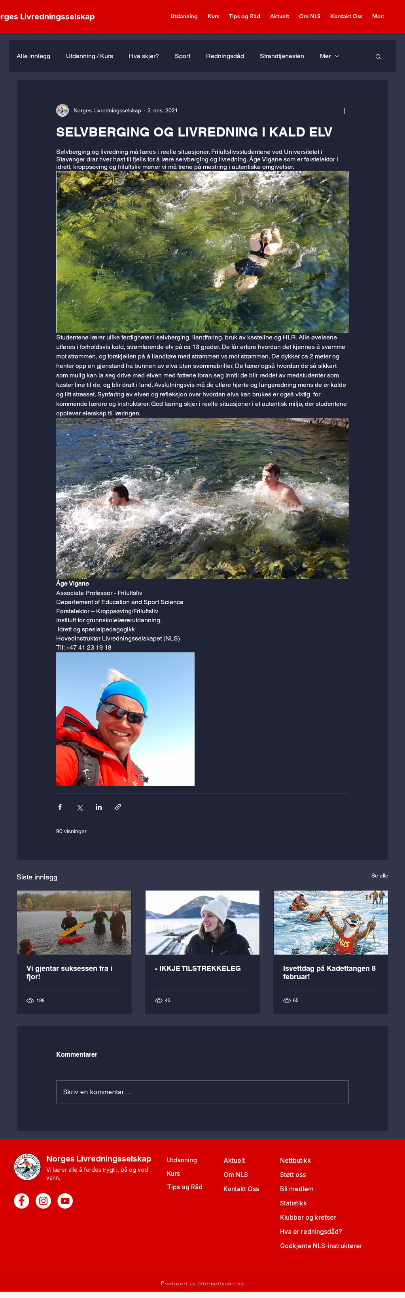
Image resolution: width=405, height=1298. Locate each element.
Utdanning (182, 1160)
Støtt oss (293, 1175)
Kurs (173, 1173)
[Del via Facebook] (60, 807)
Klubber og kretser (308, 1217)
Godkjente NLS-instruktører (321, 1246)
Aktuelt (234, 1160)
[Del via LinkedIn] (98, 807)
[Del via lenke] (118, 807)
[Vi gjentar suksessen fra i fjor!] (74, 923)
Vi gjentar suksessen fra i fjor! (69, 972)
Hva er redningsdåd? (311, 1231)
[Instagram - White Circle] (43, 1201)
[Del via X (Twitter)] (79, 807)
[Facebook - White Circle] (21, 1201)
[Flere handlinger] (344, 110)
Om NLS (235, 1175)
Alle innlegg (33, 56)
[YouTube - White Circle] (65, 1201)
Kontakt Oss (241, 1189)
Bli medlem (297, 1189)
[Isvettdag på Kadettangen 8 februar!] (331, 923)
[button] (378, 56)
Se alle (379, 875)
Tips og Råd (184, 1187)
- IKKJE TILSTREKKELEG (198, 968)
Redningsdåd (225, 56)
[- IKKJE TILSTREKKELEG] (203, 923)
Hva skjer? (144, 56)
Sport (182, 56)
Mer (325, 56)
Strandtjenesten (282, 56)
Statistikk (293, 1203)
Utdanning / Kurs (89, 56)
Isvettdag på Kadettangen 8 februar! (329, 972)
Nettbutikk (295, 1160)
